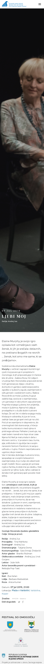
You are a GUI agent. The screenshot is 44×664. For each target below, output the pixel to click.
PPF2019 (15, 598)
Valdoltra (23, 598)
